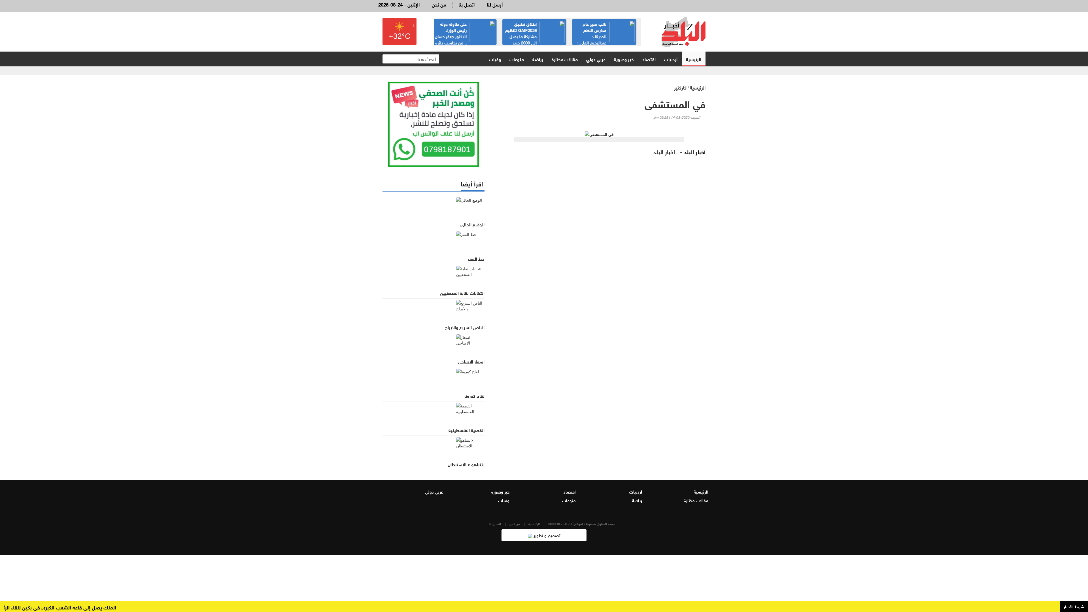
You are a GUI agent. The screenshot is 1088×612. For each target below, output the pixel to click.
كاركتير (680, 87)
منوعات (516, 59)
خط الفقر (476, 258)
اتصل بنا (466, 4)
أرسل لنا (495, 4)
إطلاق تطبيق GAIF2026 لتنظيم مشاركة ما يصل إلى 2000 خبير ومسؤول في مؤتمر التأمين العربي (538, 36)
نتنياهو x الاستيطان (466, 464)
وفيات (495, 59)
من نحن (439, 4)
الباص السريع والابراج (464, 327)
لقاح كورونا (474, 395)
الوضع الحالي (472, 224)
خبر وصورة (624, 59)
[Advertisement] (599, 248)
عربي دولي (595, 59)
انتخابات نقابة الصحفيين (462, 293)
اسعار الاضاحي (471, 361)
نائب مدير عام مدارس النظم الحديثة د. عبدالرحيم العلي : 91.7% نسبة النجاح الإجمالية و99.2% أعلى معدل (609, 39)
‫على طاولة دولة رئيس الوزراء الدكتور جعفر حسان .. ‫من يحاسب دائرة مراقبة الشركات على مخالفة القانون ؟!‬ (468, 39)
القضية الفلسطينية (466, 430)
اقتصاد (649, 59)
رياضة (537, 59)
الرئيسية (693, 59)
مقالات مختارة (565, 59)
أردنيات (670, 59)
